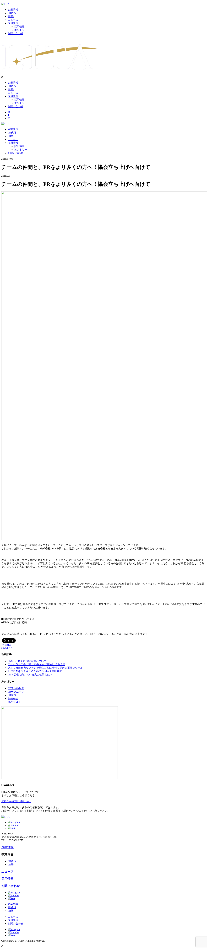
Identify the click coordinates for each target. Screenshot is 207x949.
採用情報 (13, 23)
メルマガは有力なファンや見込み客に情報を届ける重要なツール (45, 667)
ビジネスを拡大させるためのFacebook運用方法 (35, 671)
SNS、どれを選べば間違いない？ (27, 661)
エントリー (20, 30)
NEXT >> (6, 647)
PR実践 (12, 695)
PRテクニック (16, 691)
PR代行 (12, 13)
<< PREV (6, 644)
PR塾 (11, 16)
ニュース (13, 19)
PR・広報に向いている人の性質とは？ (30, 674)
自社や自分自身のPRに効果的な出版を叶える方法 (36, 664)
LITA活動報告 (16, 688)
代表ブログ (14, 701)
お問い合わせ (15, 33)
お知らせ (13, 698)
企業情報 (13, 9)
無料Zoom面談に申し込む (16, 801)
